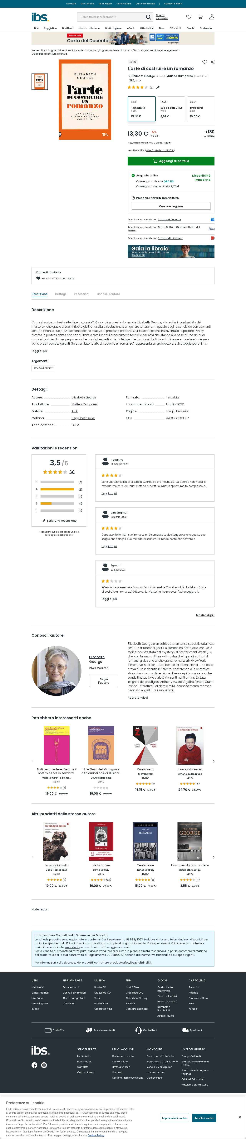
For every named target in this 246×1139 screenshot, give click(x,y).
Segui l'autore (104, 681)
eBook (35, 1008)
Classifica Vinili (103, 1008)
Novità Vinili (101, 1003)
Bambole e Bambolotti (163, 1008)
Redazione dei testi (43, 368)
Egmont (116, 565)
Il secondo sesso (190, 769)
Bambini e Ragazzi (137, 1008)
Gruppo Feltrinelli (191, 1056)
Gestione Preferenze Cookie (127, 1077)
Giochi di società (167, 1001)
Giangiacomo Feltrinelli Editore (195, 1063)
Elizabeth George (142, 76)
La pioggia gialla (56, 865)
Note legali (40, 909)
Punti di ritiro (87, 3)
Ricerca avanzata (162, 17)
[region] (123, 1117)
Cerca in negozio (171, 206)
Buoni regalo (105, 3)
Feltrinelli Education (193, 1079)
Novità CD (100, 987)
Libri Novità (38, 987)
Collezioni (68, 1003)
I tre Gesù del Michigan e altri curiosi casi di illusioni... (101, 771)
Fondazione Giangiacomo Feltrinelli (197, 1072)
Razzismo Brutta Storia (195, 1084)
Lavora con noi (155, 1072)
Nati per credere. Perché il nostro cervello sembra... (56, 771)
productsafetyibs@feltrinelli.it (131, 962)
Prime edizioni (71, 987)
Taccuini (194, 987)
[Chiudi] (240, 1117)
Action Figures (165, 1015)
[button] (148, 17)
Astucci (193, 1008)
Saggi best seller (83, 418)
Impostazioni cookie (174, 1118)
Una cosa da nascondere (190, 865)
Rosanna (117, 460)
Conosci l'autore (108, 294)
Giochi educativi (167, 996)
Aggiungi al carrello (173, 161)
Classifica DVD (134, 992)
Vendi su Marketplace (159, 1067)
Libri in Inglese (40, 1003)
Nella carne (101, 865)
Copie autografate (74, 998)
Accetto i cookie (204, 1118)
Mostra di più (205, 615)
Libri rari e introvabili (74, 992)
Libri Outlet (37, 998)
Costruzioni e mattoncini (165, 989)
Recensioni (81, 294)
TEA (131, 80)
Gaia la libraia (85, 1072)
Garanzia (117, 1072)
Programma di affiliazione (162, 1061)
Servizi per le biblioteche (160, 1056)
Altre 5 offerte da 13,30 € (160, 150)
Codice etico (154, 1077)
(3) (80, 489)
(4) (72, 472)
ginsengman (119, 512)
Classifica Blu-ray (136, 998)
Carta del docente (145, 3)
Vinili (97, 998)
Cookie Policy (96, 1135)
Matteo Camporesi (180, 76)
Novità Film (132, 987)
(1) (80, 503)
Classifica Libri (40, 992)
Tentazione (145, 865)
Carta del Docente (169, 219)
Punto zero (145, 769)
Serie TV (130, 1003)
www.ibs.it (72, 947)
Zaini (191, 1003)
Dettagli (60, 294)
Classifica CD (102, 992)
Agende (193, 992)
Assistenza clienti (173, 3)
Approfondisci (138, 698)
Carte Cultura (123, 3)
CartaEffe (71, 3)
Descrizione (39, 294)
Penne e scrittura (198, 998)
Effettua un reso (121, 1067)
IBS (142, 150)
